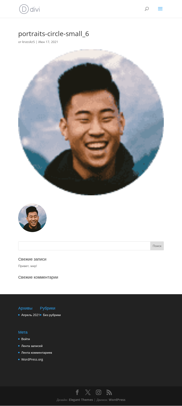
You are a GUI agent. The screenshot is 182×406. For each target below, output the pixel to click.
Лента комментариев (36, 352)
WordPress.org (32, 359)
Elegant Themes (81, 400)
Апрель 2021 (30, 315)
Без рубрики (52, 315)
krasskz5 (28, 42)
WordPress (117, 400)
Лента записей (32, 346)
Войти (25, 339)
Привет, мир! (27, 266)
